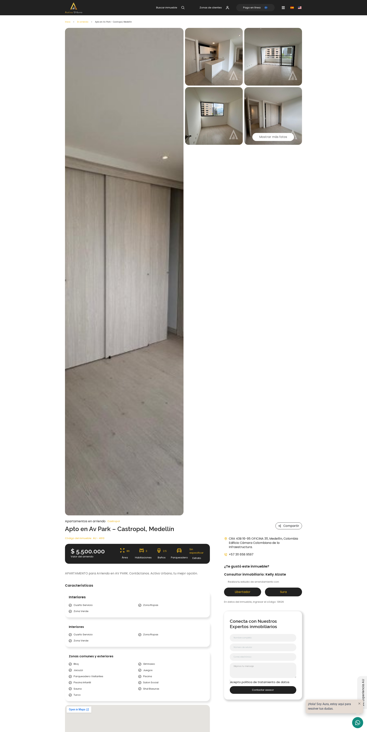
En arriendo (82, 21)
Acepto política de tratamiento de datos (259, 682)
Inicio (67, 21)
